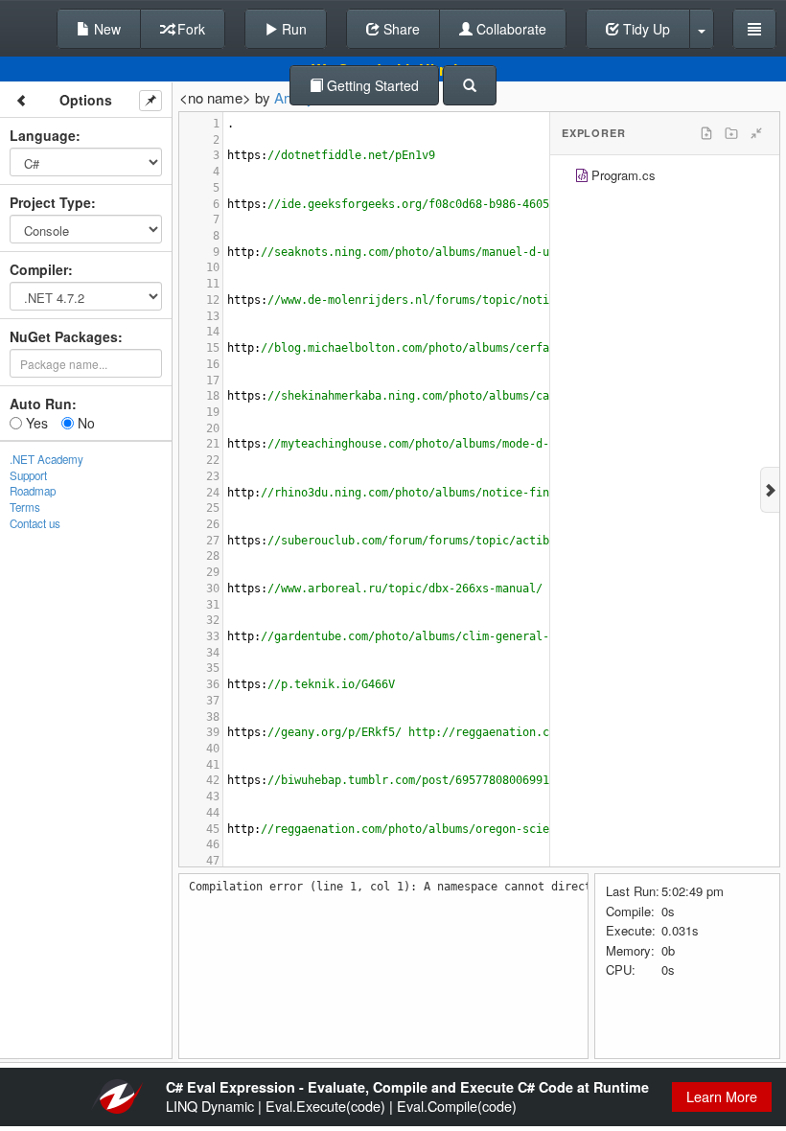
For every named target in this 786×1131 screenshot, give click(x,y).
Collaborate (509, 28)
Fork (189, 28)
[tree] (664, 178)
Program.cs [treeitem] (623, 175)
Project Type (50, 202)
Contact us (35, 523)
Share (400, 28)
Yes (35, 422)
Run (292, 28)
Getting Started (371, 85)
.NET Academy (46, 459)
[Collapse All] (756, 133)
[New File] (706, 133)
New (105, 28)
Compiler (39, 269)
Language (43, 135)
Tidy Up (644, 28)
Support (28, 475)
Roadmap (33, 490)
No (84, 422)
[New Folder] (731, 133)
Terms (25, 507)
